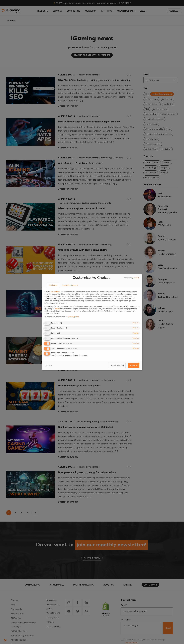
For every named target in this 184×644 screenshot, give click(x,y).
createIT (136, 278)
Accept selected (117, 365)
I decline (49, 365)
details (136, 323)
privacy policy (73, 317)
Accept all (134, 365)
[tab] (53, 285)
